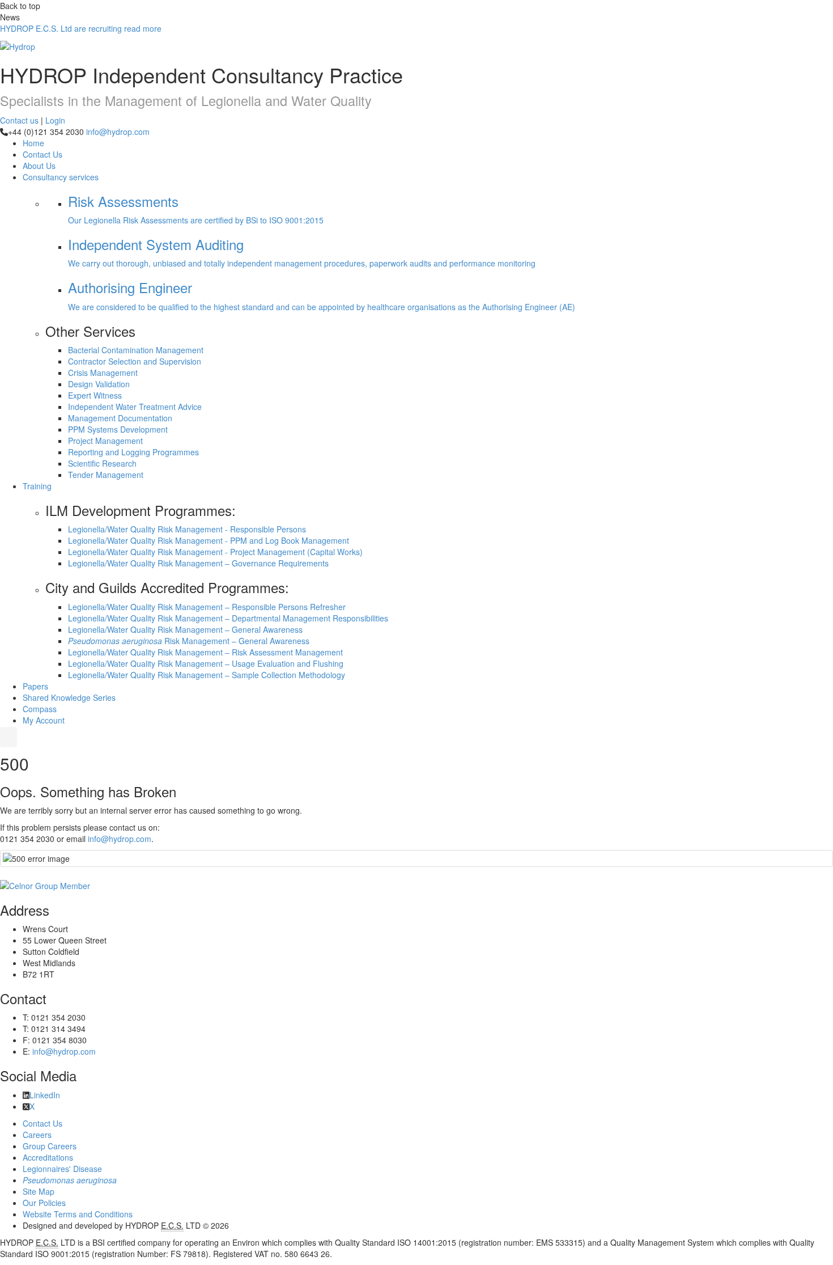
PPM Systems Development (118, 429)
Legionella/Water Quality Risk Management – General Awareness (185, 629)
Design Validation (99, 384)
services (61, 177)
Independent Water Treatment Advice (135, 406)
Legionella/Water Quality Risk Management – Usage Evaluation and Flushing (205, 663)
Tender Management (105, 474)
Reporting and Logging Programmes (133, 452)
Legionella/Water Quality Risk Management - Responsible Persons (187, 529)
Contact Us (42, 154)
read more (81, 28)
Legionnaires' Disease (62, 1168)
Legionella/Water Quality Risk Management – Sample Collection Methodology (206, 674)
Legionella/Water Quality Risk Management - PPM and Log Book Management (208, 540)
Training (37, 486)
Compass (40, 708)
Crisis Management (103, 372)
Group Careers (49, 1146)
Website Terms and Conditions (78, 1214)
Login (55, 120)
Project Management (105, 440)
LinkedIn (44, 1095)
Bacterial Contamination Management (135, 350)
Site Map (38, 1191)
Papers (35, 686)
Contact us (19, 120)
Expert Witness (95, 395)
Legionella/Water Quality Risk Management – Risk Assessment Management (205, 652)
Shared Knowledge (69, 697)
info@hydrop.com (118, 131)
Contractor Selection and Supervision (134, 361)
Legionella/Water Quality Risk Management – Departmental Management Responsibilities (228, 618)
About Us (39, 165)
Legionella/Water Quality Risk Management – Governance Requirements (198, 563)
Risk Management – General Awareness (188, 640)
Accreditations (48, 1157)
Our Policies (44, 1202)
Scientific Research (102, 463)
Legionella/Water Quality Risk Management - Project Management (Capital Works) (215, 551)
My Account (44, 720)
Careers (37, 1134)
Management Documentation (120, 418)
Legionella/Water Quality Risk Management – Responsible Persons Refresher (207, 606)
